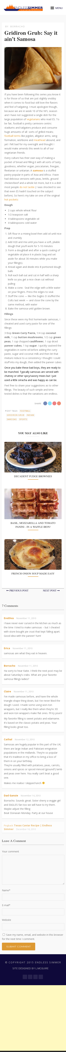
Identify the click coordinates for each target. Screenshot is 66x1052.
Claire (7, 691)
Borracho (17, 26)
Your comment (10, 851)
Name (6, 890)
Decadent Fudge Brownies (33, 476)
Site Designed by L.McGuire (30, 968)
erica (7, 648)
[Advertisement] (33, 1018)
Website (6, 920)
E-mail (6, 905)
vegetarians (33, 119)
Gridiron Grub (15, 415)
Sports (23, 419)
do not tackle (27, 187)
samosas (12, 419)
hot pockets (11, 199)
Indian (30, 415)
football (25, 411)
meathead (39, 140)
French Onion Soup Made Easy (33, 573)
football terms (12, 135)
